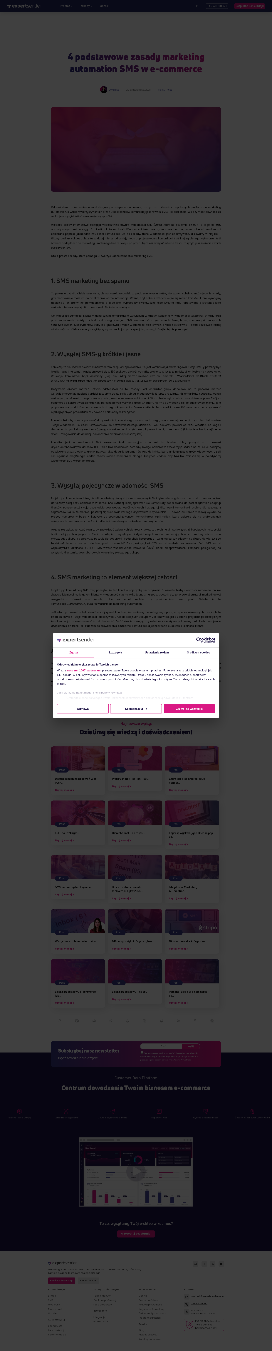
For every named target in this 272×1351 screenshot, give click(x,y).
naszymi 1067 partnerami (84, 670)
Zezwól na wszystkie (189, 708)
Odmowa (83, 708)
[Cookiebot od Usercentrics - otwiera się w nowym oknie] (199, 640)
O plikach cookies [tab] (198, 652)
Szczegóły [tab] (115, 652)
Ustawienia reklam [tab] (157, 652)
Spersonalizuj (134, 708)
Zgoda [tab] (73, 652)
